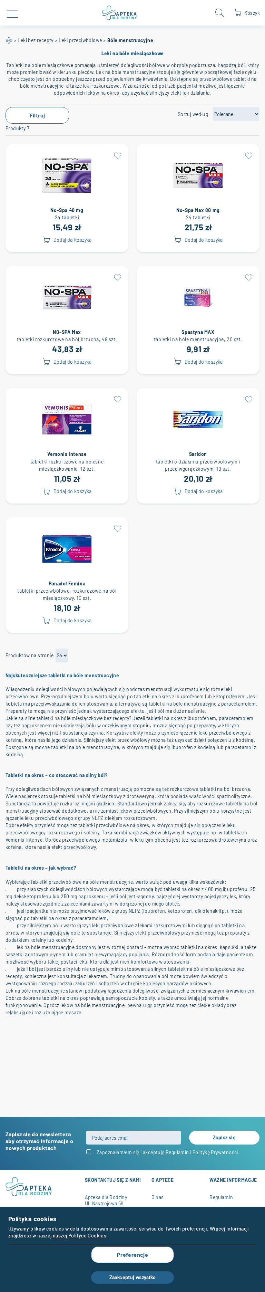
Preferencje (132, 1254)
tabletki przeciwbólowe (56, 882)
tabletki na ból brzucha (224, 789)
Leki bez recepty (35, 40)
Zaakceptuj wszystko (132, 1277)
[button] (117, 155)
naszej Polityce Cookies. (80, 1235)
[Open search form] (220, 12)
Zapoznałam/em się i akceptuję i (167, 1152)
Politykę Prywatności (215, 1152)
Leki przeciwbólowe (80, 40)
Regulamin (177, 1152)
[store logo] (119, 13)
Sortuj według (193, 114)
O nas (157, 1197)
